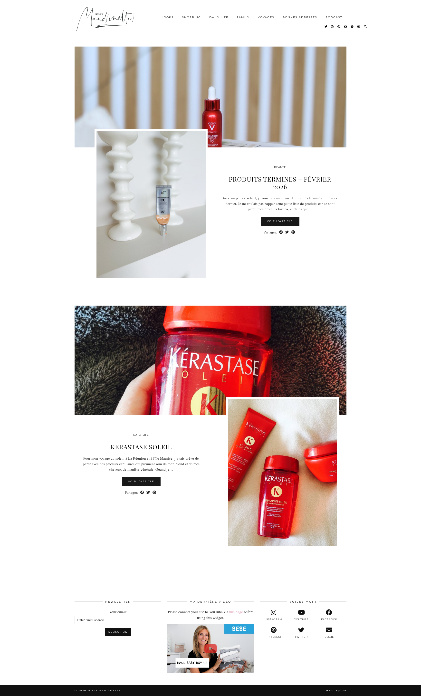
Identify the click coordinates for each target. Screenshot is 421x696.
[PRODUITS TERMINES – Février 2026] (210, 92)
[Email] (359, 26)
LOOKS (168, 17)
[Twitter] (326, 26)
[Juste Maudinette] (106, 23)
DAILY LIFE (218, 17)
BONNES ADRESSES (300, 17)
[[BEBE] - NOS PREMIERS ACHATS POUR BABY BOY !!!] (210, 648)
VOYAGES (266, 17)
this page (236, 611)
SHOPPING (191, 17)
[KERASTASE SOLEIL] (210, 360)
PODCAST (333, 17)
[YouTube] (345, 26)
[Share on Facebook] (281, 232)
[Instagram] (332, 26)
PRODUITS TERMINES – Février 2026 (280, 183)
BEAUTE (280, 167)
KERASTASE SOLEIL (141, 447)
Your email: (118, 611)
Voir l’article (280, 221)
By (336, 690)
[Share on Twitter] (287, 232)
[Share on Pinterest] (293, 232)
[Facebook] (352, 26)
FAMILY (243, 17)
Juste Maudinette (104, 690)
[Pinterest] (339, 26)
